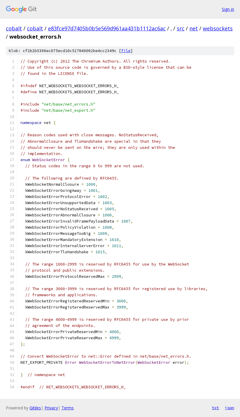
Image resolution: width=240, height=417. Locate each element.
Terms (67, 408)
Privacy (51, 408)
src (180, 28)
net (193, 28)
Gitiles (35, 408)
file (126, 50)
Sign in (228, 9)
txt (215, 407)
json (229, 407)
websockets (218, 28)
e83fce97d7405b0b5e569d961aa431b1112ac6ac (107, 28)
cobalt (14, 28)
